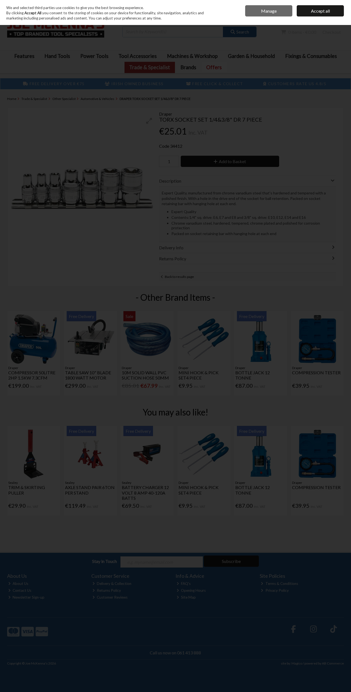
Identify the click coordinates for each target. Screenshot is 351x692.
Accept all (320, 10)
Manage (269, 10)
